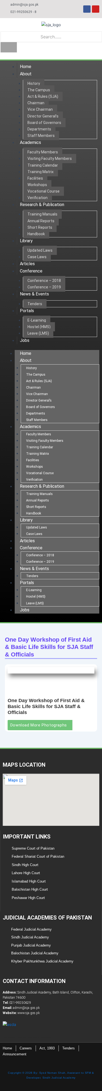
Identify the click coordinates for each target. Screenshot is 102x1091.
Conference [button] (31, 547)
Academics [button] (30, 426)
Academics (30, 142)
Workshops (37, 185)
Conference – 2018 (44, 280)
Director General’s (42, 116)
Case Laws (37, 257)
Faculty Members (42, 152)
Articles (27, 263)
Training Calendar (42, 165)
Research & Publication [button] (42, 486)
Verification (37, 198)
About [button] (26, 360)
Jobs (24, 340)
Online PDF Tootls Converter (42, 1037)
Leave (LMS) (38, 333)
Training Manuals (42, 214)
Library (26, 240)
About (26, 73)
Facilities (35, 178)
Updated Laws (39, 250)
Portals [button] (27, 582)
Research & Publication (42, 204)
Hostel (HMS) (39, 327)
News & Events (34, 294)
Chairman (35, 103)
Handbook (36, 234)
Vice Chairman (40, 109)
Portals (27, 310)
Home (25, 66)
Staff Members (41, 135)
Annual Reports (40, 221)
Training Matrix (40, 172)
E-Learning (36, 320)
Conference (31, 271)
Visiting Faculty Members (49, 158)
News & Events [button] (34, 568)
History (33, 83)
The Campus (38, 90)
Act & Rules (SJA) (42, 96)
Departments (39, 129)
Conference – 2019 (44, 287)
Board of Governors (44, 122)
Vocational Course (43, 191)
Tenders (34, 304)
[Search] (9, 47)
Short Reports (39, 227)
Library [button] (26, 520)
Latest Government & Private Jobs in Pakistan (18, 1037)
